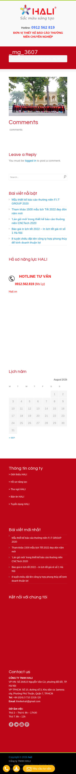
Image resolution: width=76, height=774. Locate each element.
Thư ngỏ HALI (18, 489)
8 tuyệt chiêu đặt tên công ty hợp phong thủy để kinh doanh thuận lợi (39, 240)
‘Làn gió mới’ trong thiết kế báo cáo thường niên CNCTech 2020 (38, 221)
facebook (11, 724)
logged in (30, 160)
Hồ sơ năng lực (19, 482)
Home (28, 59)
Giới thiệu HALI (19, 474)
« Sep (12, 438)
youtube (21, 724)
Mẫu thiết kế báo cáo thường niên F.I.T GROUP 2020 (36, 201)
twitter (16, 724)
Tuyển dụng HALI (20, 504)
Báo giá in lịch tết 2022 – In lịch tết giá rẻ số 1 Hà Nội (38, 230)
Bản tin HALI (17, 496)
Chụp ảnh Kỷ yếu (41, 59)
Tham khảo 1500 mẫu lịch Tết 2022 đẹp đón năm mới (39, 211)
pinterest (27, 724)
